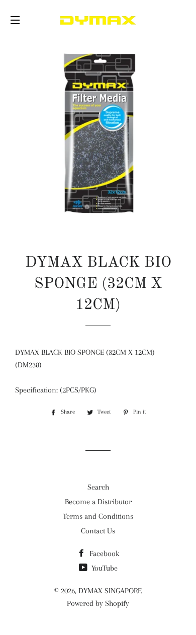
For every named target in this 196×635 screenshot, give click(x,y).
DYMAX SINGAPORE (110, 590)
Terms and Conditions (98, 516)
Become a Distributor (98, 501)
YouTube (103, 568)
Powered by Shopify (98, 603)
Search (98, 487)
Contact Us (98, 530)
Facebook (103, 553)
